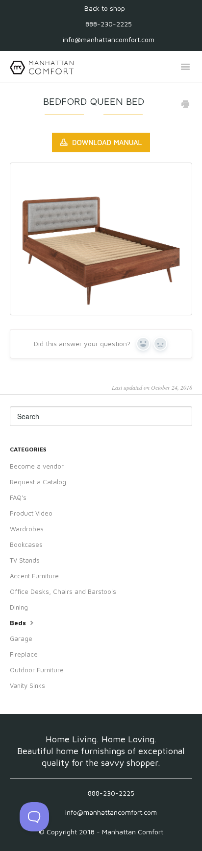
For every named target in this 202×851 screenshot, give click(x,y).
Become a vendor (37, 466)
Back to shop (104, 8)
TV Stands (25, 560)
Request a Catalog (38, 482)
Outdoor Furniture (37, 670)
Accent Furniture (34, 576)
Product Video (31, 513)
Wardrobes (27, 529)
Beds (19, 623)
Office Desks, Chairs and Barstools (63, 591)
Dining (19, 607)
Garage (21, 638)
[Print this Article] (185, 104)
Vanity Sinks (27, 685)
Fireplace (24, 654)
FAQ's (18, 497)
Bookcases (26, 544)
